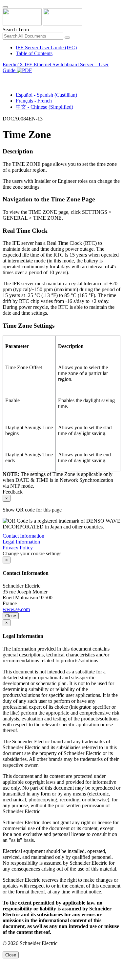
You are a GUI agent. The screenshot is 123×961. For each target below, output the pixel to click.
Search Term (16, 29)
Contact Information (23, 536)
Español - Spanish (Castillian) (46, 95)
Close (10, 615)
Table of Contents (34, 53)
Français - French (34, 100)
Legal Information (21, 541)
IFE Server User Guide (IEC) (46, 47)
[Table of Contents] (5, 78)
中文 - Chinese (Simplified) (44, 107)
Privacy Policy (18, 547)
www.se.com (16, 609)
